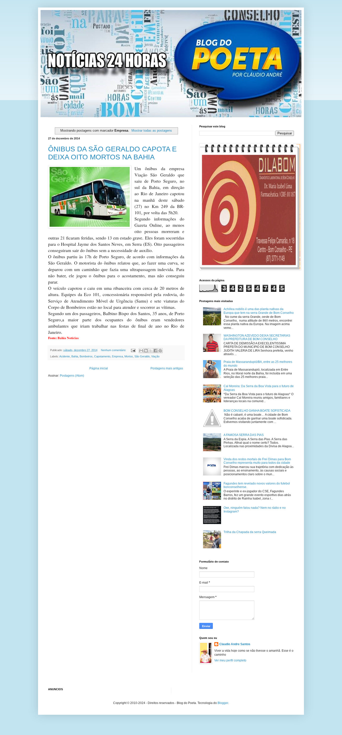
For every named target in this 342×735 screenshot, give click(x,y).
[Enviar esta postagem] (133, 350)
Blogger (223, 703)
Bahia (74, 356)
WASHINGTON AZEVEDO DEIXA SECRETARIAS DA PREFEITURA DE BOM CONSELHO (257, 337)
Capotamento (102, 356)
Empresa (117, 356)
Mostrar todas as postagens (151, 130)
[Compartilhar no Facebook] (155, 350)
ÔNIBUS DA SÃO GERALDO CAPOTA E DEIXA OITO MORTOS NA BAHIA (112, 153)
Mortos (128, 356)
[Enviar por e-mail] (141, 350)
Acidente (64, 356)
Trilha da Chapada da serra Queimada (250, 532)
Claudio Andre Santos (234, 644)
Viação (155, 356)
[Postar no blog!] (145, 350)
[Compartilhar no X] (150, 350)
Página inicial (98, 368)
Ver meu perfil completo (230, 660)
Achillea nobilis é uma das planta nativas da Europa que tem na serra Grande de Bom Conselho (259, 310)
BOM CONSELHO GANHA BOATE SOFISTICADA (257, 410)
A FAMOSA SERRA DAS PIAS (244, 435)
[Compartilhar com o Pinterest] (160, 350)
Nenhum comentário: (114, 350)
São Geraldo (142, 356)
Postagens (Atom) (72, 375)
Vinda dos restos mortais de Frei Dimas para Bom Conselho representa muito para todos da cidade (257, 460)
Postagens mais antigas (166, 368)
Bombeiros (86, 356)
